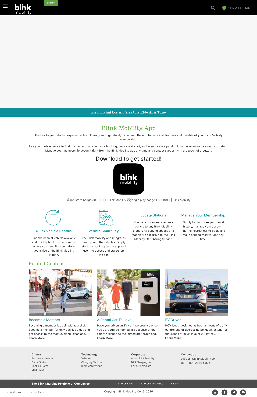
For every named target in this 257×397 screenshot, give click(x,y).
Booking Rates (39, 365)
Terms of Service (14, 392)
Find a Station (239, 7)
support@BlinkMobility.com (199, 358)
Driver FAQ (37, 369)
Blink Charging (125, 383)
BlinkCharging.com (142, 362)
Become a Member (42, 358)
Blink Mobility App (91, 365)
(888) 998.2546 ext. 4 (195, 363)
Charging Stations (91, 362)
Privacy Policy (37, 392)
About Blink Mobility (142, 358)
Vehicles (86, 358)
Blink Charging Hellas (152, 383)
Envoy (174, 383)
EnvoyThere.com (141, 365)
